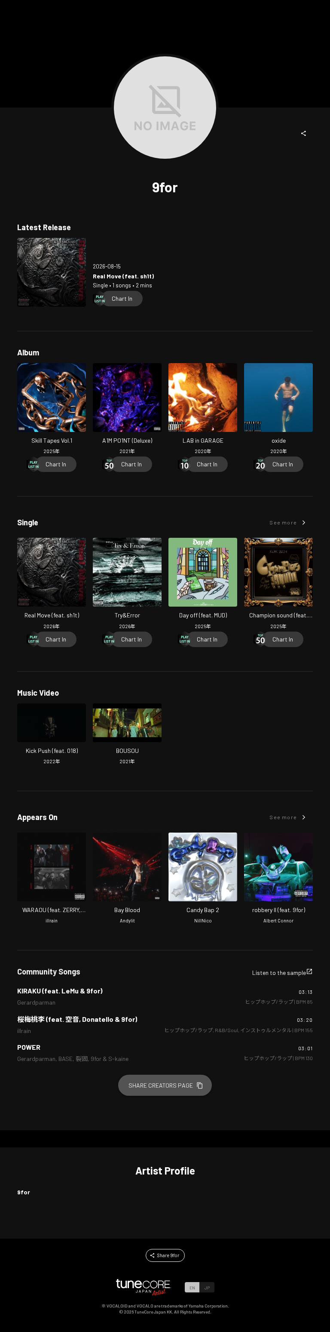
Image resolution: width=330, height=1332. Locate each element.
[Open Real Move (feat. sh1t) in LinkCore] (51, 272)
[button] (304, 133)
